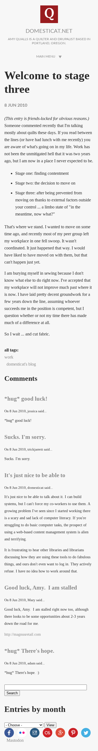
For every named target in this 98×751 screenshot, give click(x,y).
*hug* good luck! (25, 398)
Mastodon (15, 740)
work (8, 357)
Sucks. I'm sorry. (25, 437)
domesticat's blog (21, 364)
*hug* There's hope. (29, 651)
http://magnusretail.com (22, 634)
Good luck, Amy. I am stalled (40, 587)
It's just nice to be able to (34, 475)
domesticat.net (49, 31)
